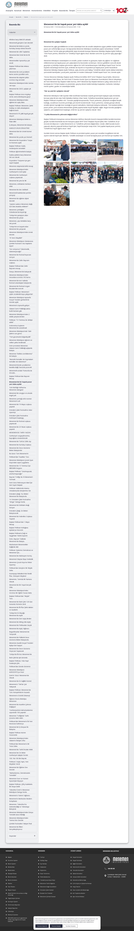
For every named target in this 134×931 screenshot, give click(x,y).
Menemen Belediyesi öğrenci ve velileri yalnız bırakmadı (20, 341)
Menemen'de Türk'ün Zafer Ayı (20, 441)
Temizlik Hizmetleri (78, 870)
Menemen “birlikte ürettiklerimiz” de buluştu (21, 355)
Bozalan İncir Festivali (46, 893)
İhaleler (10, 883)
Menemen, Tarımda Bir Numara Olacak (20, 580)
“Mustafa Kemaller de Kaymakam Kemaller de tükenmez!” (21, 360)
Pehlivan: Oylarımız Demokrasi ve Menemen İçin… (21, 551)
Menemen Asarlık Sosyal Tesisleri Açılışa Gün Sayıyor (21, 644)
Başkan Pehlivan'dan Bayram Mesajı (19, 377)
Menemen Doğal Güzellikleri (48, 886)
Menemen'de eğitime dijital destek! (19, 199)
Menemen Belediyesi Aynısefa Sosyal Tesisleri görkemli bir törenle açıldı (20, 299)
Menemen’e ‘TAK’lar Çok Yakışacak (18, 685)
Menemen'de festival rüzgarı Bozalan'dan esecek (19, 287)
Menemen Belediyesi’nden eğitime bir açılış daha (18, 101)
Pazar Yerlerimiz (45, 873)
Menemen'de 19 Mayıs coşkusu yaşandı (20, 405)
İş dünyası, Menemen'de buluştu (20, 125)
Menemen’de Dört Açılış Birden (20, 619)
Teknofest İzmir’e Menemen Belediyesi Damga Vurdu (19, 791)
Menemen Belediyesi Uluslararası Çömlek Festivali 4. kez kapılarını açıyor (21, 243)
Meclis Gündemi (12, 880)
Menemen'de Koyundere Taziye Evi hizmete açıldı (20, 141)
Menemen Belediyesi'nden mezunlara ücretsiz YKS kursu (19, 276)
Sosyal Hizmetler (77, 857)
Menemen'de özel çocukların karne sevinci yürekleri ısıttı (19, 73)
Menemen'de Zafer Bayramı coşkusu (19, 261)
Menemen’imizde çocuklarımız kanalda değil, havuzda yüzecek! (20, 366)
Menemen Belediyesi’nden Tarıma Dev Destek (18, 819)
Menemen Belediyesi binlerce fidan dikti (19, 120)
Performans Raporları (14, 905)
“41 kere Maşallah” (15, 238)
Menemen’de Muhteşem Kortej (20, 556)
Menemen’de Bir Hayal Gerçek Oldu (20, 586)
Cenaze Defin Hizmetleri (79, 877)
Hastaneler (43, 867)
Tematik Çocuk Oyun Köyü (47, 880)
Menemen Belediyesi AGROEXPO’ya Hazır (16, 671)
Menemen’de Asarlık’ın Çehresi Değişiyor (20, 705)
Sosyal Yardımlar (77, 860)
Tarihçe (42, 857)
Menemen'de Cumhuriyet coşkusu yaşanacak (18, 176)
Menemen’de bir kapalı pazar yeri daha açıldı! (20, 383)
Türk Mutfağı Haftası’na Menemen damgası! (17, 388)
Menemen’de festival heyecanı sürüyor (20, 256)
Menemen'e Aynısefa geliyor (19, 305)
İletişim (72, 10)
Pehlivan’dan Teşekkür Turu (19, 457)
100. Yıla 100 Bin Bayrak (17, 758)
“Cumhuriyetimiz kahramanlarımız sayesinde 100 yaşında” (21, 711)
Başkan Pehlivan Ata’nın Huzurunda (17, 734)
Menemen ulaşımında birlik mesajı (21, 166)
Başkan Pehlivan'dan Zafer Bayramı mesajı (18, 267)
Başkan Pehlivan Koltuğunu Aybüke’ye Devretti (18, 529)
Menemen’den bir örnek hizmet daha (20, 132)
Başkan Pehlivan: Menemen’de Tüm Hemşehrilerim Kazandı (20, 691)
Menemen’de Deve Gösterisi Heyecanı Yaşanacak (19, 650)
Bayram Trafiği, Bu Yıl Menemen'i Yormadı (21, 478)
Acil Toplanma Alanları (79, 893)
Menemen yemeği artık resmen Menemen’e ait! (20, 400)
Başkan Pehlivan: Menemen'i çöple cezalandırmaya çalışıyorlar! (21, 293)
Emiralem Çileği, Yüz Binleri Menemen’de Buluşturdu (18, 495)
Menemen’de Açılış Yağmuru (19, 628)
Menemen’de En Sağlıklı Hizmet (20, 681)
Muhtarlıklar (11, 867)
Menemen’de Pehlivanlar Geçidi (20, 625)
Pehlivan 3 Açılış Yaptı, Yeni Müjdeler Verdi (18, 763)
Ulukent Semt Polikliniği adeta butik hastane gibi (19, 310)
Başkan (10, 857)
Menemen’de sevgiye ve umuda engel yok (20, 394)
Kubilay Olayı (43, 860)
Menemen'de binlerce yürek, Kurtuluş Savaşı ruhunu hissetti (20, 47)
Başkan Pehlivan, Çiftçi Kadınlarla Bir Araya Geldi (20, 785)
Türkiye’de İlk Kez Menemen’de (20, 654)
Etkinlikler (47, 10)
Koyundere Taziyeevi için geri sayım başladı (19, 161)
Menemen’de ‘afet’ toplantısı (19, 52)
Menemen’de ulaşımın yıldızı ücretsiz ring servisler (19, 78)
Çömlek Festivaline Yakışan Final (20, 824)
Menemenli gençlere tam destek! (21, 43)
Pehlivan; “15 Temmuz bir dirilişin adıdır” (21, 321)
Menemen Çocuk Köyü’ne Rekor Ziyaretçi (20, 563)
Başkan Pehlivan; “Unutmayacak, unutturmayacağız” (20, 472)
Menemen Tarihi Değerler (47, 883)
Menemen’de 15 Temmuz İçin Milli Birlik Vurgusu (19, 467)
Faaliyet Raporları (13, 908)
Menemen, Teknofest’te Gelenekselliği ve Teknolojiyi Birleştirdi (19, 806)
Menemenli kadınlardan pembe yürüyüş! (20, 194)
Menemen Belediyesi (111, 851)
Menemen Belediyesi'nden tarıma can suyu (21, 84)
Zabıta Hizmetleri (77, 873)
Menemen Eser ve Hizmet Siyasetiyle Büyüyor (18, 780)
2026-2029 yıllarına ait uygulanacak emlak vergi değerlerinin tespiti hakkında (17, 919)
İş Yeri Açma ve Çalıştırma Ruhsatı (82, 883)
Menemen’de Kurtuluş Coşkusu (20, 445)
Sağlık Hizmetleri (77, 864)
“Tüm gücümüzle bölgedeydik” (20, 337)
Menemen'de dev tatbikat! (18, 190)
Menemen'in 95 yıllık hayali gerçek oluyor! (21, 115)
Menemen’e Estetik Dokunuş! (19, 695)
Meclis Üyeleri (12, 864)
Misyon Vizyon (12, 890)
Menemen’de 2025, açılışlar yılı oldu (20, 90)
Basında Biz (63, 10)
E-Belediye (107, 10)
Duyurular (12, 836)
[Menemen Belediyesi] (16, 4)
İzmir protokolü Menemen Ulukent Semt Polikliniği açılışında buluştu (20, 348)
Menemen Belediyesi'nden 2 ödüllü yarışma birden (19, 315)
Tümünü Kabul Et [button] (42, 926)
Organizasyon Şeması (14, 898)
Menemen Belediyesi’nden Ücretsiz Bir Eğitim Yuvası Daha (20, 591)
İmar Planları (11, 886)
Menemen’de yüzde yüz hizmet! (20, 137)
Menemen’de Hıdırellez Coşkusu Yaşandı (20, 517)
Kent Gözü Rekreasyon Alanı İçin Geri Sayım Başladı (20, 484)
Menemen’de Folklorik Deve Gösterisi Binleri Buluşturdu (19, 638)
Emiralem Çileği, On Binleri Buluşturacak (18, 512)
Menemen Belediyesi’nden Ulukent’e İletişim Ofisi (18, 739)
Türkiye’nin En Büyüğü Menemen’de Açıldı (17, 614)
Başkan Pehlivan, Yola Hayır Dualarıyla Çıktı (19, 662)
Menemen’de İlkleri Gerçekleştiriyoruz (16, 828)
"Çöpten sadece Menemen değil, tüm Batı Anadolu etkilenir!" (21, 205)
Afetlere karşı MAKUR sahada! (20, 39)
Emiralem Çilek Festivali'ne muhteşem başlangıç (18, 417)
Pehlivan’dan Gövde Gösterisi (19, 666)
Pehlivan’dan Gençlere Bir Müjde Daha (20, 569)
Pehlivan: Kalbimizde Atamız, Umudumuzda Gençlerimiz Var (20, 489)
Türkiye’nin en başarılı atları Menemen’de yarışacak (18, 228)
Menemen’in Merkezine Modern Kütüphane (20, 800)
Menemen (26, 10)
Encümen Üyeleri (13, 860)
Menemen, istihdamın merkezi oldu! (20, 185)
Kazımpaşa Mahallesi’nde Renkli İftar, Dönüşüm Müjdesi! (20, 575)
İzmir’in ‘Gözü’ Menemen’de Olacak (19, 676)
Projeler (55, 10)
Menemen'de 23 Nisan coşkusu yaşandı (20, 428)
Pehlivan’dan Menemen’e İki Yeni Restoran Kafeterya (20, 722)
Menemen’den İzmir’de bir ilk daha (19, 56)
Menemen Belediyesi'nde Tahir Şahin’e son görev (20, 332)
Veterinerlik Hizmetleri (79, 867)
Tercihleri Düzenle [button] (70, 926)
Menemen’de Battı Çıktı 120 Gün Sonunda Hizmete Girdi (20, 603)
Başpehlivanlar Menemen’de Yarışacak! (19, 633)
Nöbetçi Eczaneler (13, 914)
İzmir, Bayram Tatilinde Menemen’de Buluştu (17, 540)
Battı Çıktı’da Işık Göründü (18, 658)
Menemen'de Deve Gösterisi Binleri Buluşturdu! (19, 449)
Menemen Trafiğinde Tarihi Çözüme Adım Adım (19, 717)
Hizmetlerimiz (36, 10)
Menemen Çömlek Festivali (47, 896)
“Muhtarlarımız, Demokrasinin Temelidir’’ (19, 774)
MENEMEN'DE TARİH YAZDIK (20, 432)
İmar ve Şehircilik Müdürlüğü (81, 890)
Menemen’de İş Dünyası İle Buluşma (18, 728)
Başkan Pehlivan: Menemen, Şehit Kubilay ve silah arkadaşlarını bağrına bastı (21, 108)
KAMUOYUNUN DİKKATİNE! (19, 128)
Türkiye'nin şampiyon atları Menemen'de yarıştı (18, 216)
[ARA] (101, 10)
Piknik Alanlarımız (45, 877)
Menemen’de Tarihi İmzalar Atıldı (21, 749)
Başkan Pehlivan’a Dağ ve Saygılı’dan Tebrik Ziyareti (18, 534)
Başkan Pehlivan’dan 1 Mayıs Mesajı (19, 523)
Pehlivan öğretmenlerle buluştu (20, 151)
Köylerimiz (43, 870)
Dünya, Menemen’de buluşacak (20, 272)
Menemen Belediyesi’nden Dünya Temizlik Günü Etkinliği (21, 813)
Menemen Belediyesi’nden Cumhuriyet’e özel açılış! (18, 170)
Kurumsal (17, 10)
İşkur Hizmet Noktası (78, 896)
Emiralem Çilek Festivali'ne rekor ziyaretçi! (20, 411)
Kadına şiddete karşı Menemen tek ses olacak (20, 156)
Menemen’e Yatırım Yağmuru (19, 795)
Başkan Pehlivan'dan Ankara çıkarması (19, 67)
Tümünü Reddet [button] (56, 926)
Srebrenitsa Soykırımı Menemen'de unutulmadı (18, 327)
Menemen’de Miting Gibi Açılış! (20, 622)
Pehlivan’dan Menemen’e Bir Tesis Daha (19, 745)
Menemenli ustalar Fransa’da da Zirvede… (20, 372)
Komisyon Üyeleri (13, 901)
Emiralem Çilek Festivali (46, 890)
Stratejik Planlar (12, 873)
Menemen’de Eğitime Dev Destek (18, 768)
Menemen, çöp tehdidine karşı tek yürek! (20, 222)
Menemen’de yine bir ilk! (17, 181)
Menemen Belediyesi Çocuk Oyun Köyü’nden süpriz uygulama (21, 461)
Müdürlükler (11, 870)
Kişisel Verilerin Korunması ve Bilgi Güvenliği (17, 894)
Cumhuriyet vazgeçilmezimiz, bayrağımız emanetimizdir (19, 437)
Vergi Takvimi (76, 886)
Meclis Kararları (12, 877)
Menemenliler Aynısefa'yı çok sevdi (19, 62)
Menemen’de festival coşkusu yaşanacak (19, 422)
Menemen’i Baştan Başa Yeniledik (21, 559)
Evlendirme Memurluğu (79, 880)
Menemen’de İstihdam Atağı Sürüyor (19, 506)
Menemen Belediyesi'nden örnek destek (21, 233)
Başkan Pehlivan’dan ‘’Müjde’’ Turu (19, 597)
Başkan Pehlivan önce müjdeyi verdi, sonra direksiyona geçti (20, 95)
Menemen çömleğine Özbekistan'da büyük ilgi (17, 211)
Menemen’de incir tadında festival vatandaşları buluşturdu (20, 281)
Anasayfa (9, 10)
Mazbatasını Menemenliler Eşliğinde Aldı (18, 545)
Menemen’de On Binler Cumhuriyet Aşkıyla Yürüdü (18, 754)
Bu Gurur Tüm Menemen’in (18, 453)
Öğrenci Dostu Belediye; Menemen (18, 700)
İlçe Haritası (43, 864)
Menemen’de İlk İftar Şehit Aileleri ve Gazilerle (21, 608)
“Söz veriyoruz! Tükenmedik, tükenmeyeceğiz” (19, 250)
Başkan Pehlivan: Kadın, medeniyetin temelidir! (17, 147)
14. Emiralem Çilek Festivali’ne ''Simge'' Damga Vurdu (20, 500)
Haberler (12, 32)
